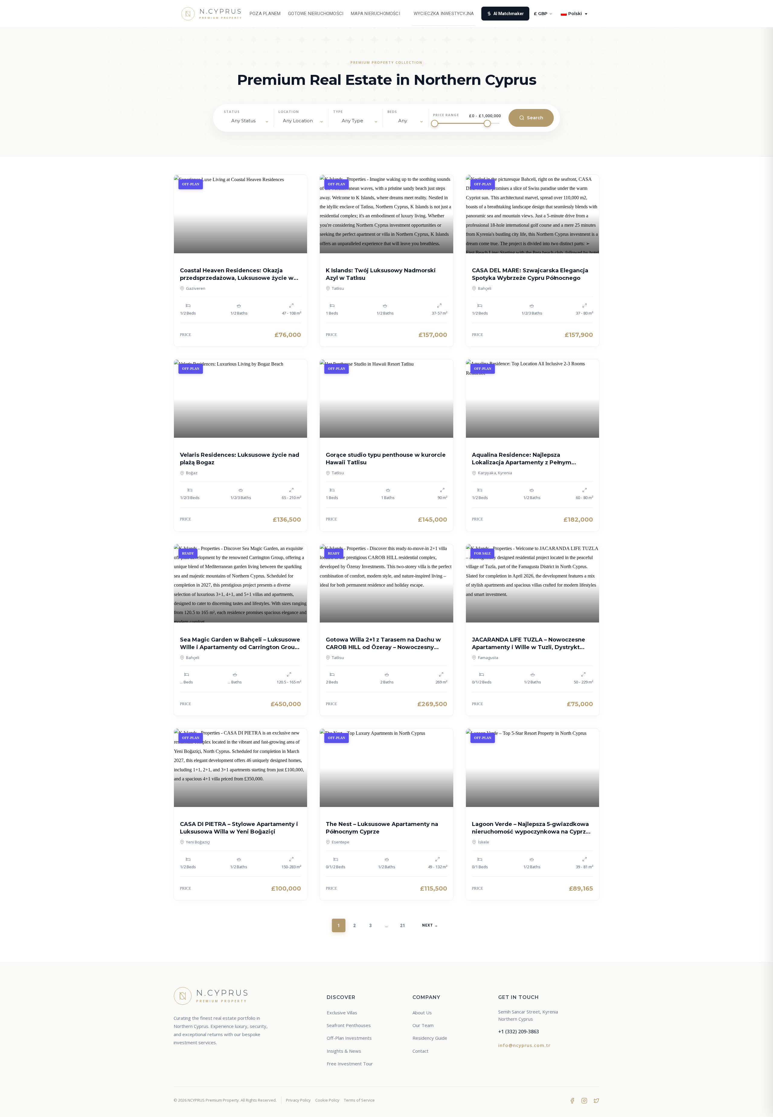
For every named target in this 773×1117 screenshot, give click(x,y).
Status (232, 111)
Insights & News (344, 1051)
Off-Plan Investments (349, 1038)
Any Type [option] (352, 120)
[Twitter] (596, 1100)
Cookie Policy (327, 1100)
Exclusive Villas (342, 1013)
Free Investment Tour (350, 1064)
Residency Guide (429, 1038)
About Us (422, 1013)
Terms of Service (359, 1100)
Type (338, 111)
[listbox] (246, 122)
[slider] (434, 123)
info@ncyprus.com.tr (524, 1045)
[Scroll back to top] (757, 1107)
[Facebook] (572, 1100)
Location (288, 111)
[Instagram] (584, 1100)
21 (402, 925)
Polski (575, 13)
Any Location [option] (298, 120)
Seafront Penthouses (349, 1025)
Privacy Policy (298, 1100)
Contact (420, 1051)
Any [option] (402, 120)
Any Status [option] (243, 120)
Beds (392, 111)
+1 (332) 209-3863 (518, 1031)
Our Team (423, 1025)
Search (535, 117)
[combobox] (301, 122)
